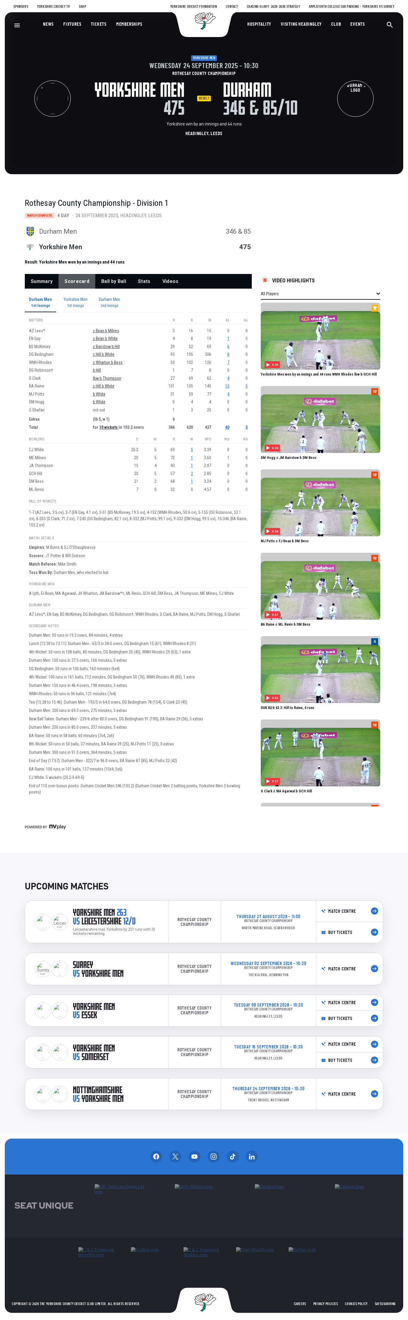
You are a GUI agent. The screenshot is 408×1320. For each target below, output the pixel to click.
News (48, 24)
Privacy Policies (325, 1304)
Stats (144, 281)
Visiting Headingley (301, 24)
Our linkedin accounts (252, 1157)
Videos (170, 281)
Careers (300, 1304)
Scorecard (77, 281)
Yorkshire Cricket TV (53, 6)
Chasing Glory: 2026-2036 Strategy (273, 6)
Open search (390, 25)
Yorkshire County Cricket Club (204, 21)
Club (336, 24)
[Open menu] (17, 25)
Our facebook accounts (156, 1157)
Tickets (99, 24)
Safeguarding (385, 1304)
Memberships (129, 24)
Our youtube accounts (194, 1157)
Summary (42, 281)
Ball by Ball (113, 281)
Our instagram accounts (214, 1157)
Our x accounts (175, 1157)
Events (357, 24)
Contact (232, 6)
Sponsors (20, 6)
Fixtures (72, 24)
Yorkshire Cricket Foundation (193, 6)
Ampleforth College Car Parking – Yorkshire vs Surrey (351, 6)
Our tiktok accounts (233, 1157)
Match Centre (342, 911)
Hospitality (259, 24)
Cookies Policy (356, 1304)
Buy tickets (340, 932)
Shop (82, 6)
